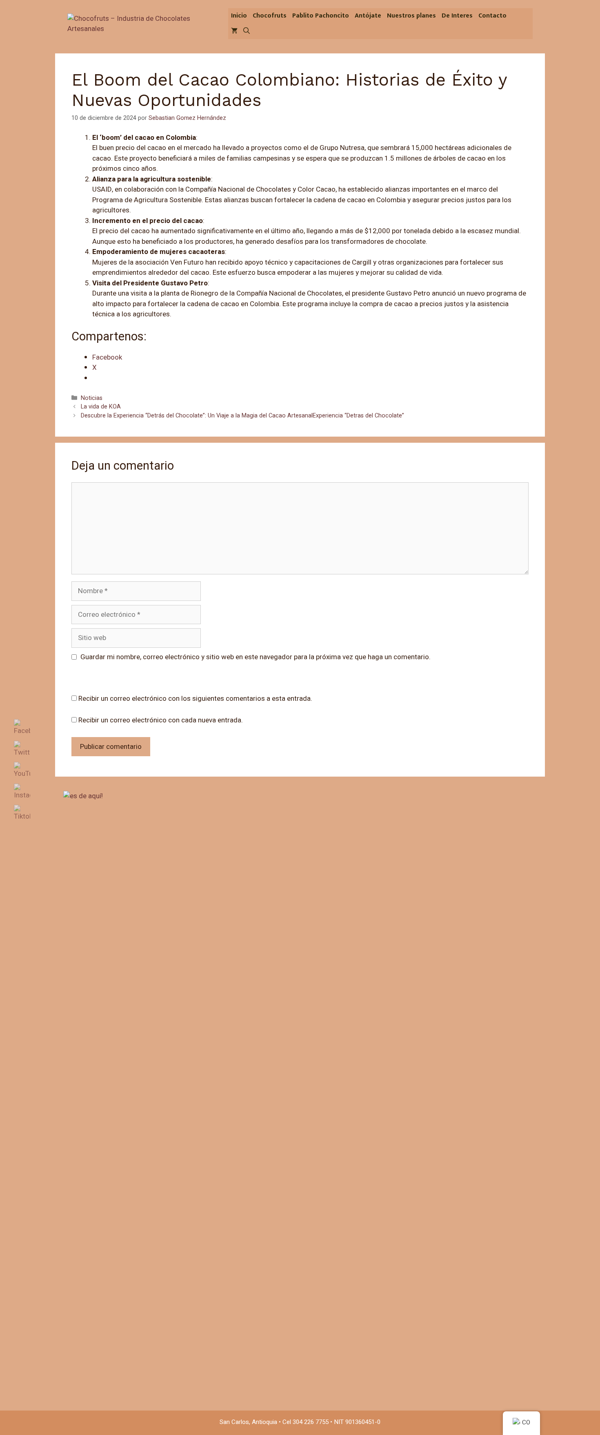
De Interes (457, 15)
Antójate (368, 15)
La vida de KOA (101, 406)
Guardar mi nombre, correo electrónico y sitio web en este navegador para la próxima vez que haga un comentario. (255, 657)
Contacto (492, 15)
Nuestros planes (411, 15)
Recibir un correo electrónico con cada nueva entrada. (160, 720)
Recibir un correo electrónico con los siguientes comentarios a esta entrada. (195, 698)
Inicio (239, 15)
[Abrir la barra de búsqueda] (246, 31)
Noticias (91, 398)
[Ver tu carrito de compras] (234, 31)
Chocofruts (270, 15)
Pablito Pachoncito (320, 15)
